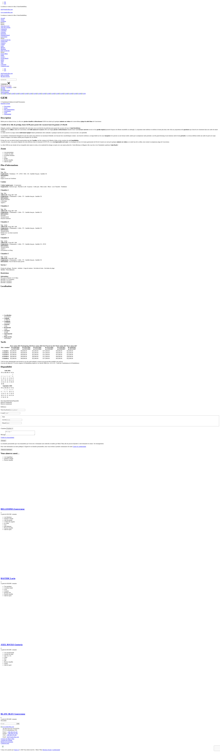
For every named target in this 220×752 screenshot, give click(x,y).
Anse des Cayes (5, 26)
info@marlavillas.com (7, 9)
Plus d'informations (9, 109)
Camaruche (4, 29)
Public (2, 55)
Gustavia (3, 43)
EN (5, 3)
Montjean (3, 49)
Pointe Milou (4, 53)
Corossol (3, 32)
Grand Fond (4, 41)
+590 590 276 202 (12, 732)
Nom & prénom (5, 410)
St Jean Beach (4, 58)
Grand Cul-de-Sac (6, 40)
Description (7, 106)
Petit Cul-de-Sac (5, 50)
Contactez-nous (5, 66)
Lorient (3, 44)
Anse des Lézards (5, 27)
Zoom (5, 108)
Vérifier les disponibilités (7, 437)
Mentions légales (47, 750)
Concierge (3, 64)
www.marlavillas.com (7, 12)
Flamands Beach (5, 35)
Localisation (7, 111)
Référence (3, 407)
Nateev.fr (16, 750)
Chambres (3, 428)
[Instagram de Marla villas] (3, 747)
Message (3, 434)
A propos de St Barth (6, 740)
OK (18, 723)
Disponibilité (7, 114)
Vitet (2, 63)
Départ (4, 423)
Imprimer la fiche (5, 103)
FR (5, 2)
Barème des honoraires (7, 742)
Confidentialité (56, 750)
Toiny (2, 61)
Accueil (3, 18)
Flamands (3, 33)
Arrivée (4, 420)
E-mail (2, 413)
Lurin (2, 46)
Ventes (2, 19)
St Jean (3, 57)
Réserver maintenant (6, 449)
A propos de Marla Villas (7, 738)
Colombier (3, 30)
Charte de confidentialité (79, 446)
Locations (3, 21)
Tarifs (5, 112)
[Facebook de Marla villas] (1, 747)
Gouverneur (4, 36)
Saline (2, 60)
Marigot (3, 47)
